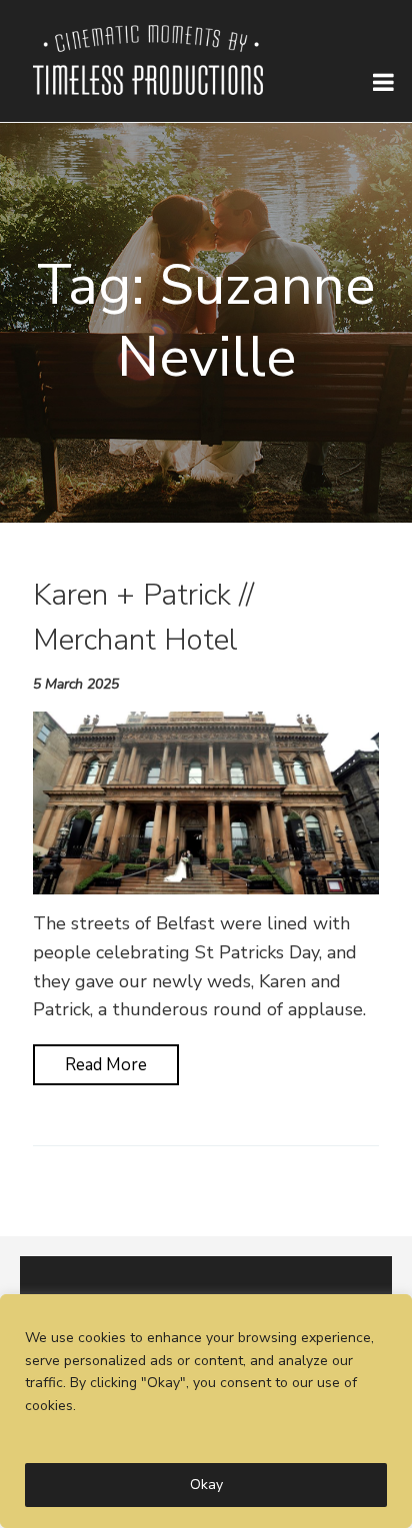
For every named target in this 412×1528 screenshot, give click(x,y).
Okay (206, 1484)
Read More (106, 1064)
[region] (206, 1411)
